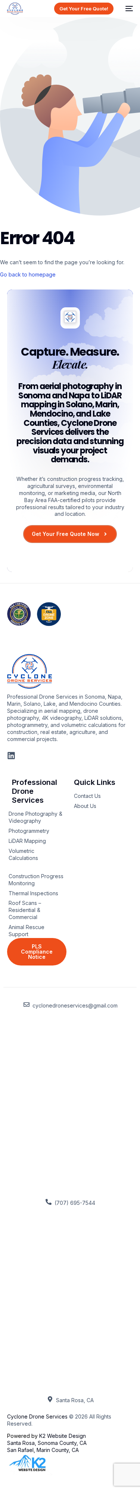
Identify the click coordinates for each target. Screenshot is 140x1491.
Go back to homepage (28, 274)
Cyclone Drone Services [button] (37, 1416)
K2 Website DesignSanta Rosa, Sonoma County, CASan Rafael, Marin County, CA (47, 1443)
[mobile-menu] (127, 8)
